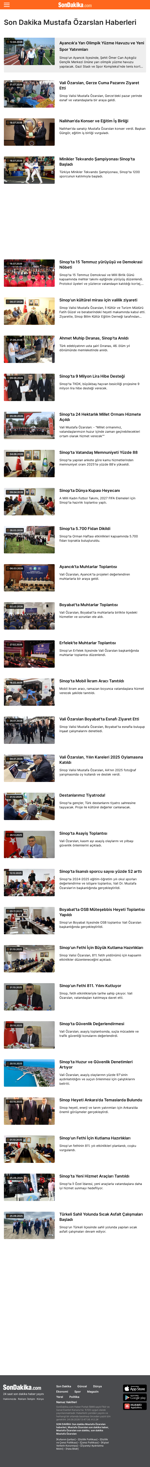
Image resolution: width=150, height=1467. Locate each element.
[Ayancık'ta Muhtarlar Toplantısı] (29, 580)
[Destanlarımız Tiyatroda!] (29, 809)
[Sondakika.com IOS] (135, 1388)
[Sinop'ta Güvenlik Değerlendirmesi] (29, 1037)
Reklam (22, 1398)
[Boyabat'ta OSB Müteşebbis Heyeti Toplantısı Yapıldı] (29, 923)
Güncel (82, 1386)
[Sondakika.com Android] (135, 1397)
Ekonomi (62, 1391)
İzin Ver (107, 29)
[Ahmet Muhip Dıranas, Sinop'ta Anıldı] (29, 351)
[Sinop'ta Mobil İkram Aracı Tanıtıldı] (29, 694)
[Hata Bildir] (72, 1448)
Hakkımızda (9, 1398)
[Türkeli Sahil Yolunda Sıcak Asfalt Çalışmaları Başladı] (29, 1228)
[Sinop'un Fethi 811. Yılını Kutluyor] (29, 999)
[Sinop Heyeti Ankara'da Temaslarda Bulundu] (29, 1113)
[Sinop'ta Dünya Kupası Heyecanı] (29, 504)
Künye (40, 1398)
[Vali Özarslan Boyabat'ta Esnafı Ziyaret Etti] (29, 732)
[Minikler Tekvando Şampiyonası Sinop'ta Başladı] (29, 172)
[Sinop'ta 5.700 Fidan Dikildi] (29, 542)
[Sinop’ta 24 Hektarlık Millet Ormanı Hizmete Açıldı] (29, 428)
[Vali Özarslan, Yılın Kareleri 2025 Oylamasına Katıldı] (29, 770)
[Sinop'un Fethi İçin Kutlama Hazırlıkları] (29, 1151)
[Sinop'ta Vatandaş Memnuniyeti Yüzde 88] (29, 466)
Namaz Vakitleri (66, 1402)
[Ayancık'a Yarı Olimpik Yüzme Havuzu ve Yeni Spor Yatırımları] (29, 55)
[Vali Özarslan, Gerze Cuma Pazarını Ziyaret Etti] (29, 96)
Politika (74, 1396)
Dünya (97, 1386)
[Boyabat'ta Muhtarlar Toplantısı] (29, 618)
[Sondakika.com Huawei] (135, 1406)
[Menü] (7, 4)
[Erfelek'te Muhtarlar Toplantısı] (29, 656)
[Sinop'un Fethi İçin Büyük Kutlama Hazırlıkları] (29, 961)
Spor (77, 1391)
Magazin (93, 1391)
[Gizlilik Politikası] (87, 1439)
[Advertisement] (75, 222)
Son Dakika (63, 1386)
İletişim (31, 1398)
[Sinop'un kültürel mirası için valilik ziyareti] (29, 313)
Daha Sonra (84, 29)
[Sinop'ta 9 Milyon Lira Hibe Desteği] (29, 390)
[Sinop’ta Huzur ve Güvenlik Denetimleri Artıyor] (29, 1075)
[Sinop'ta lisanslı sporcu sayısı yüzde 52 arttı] (29, 885)
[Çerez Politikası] (89, 1442)
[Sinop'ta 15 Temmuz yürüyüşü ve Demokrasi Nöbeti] (29, 275)
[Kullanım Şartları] (66, 1439)
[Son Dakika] (23, 1387)
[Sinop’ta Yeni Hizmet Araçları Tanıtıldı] (29, 1189)
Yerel (59, 1396)
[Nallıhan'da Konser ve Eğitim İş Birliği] (29, 134)
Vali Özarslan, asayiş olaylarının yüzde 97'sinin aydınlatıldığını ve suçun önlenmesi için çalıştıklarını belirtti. (97, 1079)
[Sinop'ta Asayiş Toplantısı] (29, 847)
